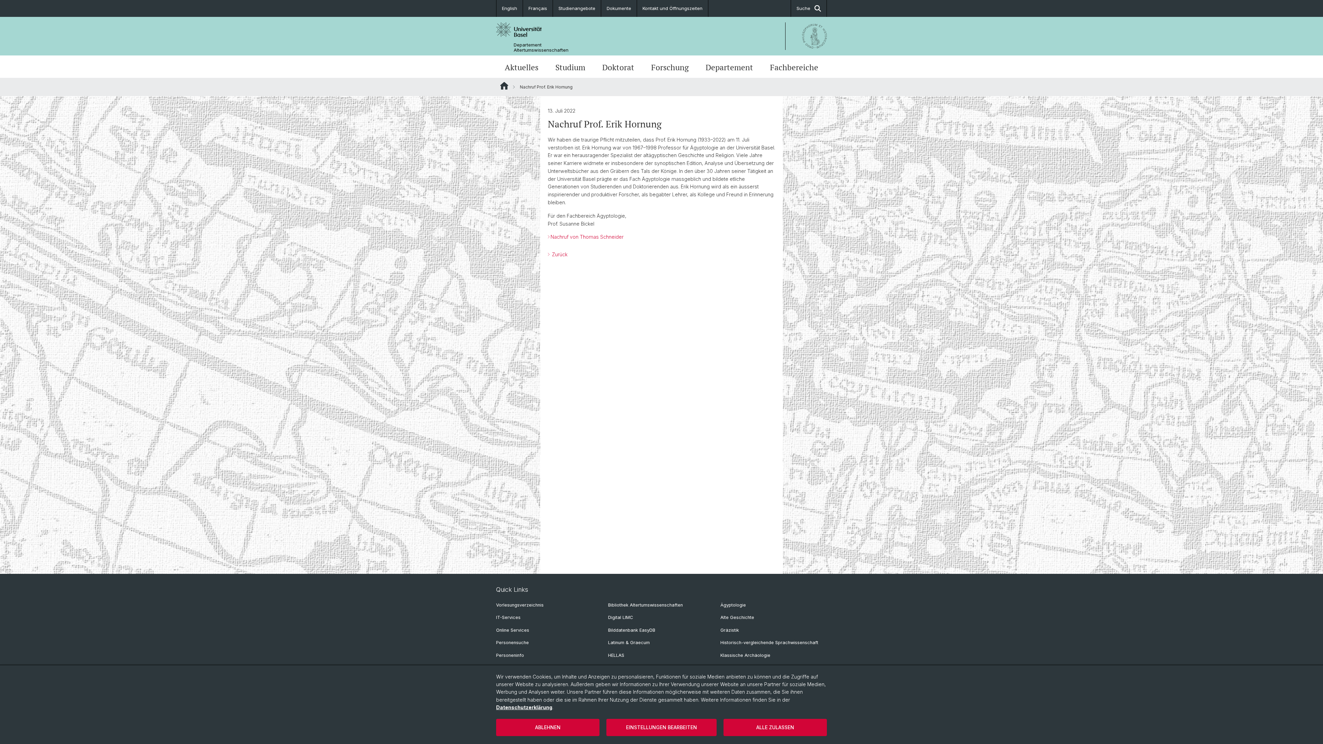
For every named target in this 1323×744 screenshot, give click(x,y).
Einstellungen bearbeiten (661, 727)
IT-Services (508, 617)
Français (538, 8)
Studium (570, 67)
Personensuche (512, 642)
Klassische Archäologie (745, 655)
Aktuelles (522, 67)
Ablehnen (548, 727)
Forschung (670, 67)
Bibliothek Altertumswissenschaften (645, 605)
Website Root (504, 86)
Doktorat (618, 67)
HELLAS (616, 655)
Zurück (559, 254)
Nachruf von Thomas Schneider (587, 237)
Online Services (512, 630)
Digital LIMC (620, 617)
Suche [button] (803, 8)
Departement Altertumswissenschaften (541, 47)
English (509, 8)
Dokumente (619, 8)
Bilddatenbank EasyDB (631, 630)
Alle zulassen (775, 727)
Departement (729, 67)
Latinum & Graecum (629, 642)
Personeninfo (510, 655)
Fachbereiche (794, 67)
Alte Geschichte (737, 617)
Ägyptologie (733, 605)
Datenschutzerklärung (524, 707)
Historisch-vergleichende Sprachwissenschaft (769, 642)
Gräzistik (729, 630)
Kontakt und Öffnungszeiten (672, 8)
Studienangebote (576, 8)
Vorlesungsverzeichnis (520, 605)
